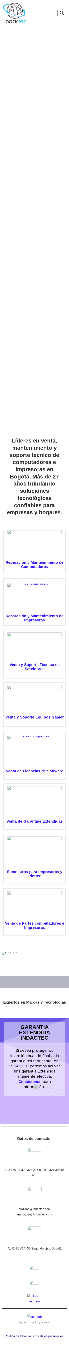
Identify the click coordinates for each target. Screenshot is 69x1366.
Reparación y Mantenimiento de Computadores (34, 564)
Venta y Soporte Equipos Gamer (34, 717)
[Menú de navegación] (53, 13)
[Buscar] (62, 13)
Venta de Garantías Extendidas (35, 821)
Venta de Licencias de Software (34, 771)
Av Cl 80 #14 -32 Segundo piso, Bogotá (35, 1248)
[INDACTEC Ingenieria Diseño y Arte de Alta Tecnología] (15, 13)
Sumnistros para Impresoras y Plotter (34, 874)
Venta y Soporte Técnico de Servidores (35, 667)
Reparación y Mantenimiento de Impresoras (34, 618)
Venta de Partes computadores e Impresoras (34, 925)
